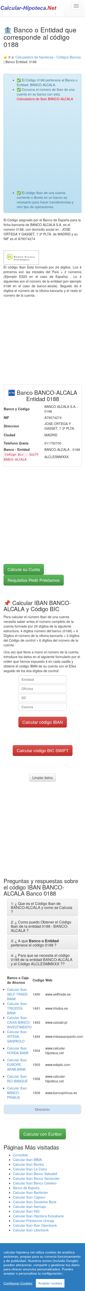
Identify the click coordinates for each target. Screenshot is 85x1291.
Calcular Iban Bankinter (30, 1192)
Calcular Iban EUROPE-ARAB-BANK (17, 1064)
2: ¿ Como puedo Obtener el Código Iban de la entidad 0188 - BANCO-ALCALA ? (41, 926)
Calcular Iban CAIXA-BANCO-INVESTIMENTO (19, 1022)
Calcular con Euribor (42, 1134)
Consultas (20, 1155)
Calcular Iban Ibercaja (29, 1206)
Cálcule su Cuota (24, 569)
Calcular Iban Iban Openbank (35, 1225)
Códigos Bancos (68, 57)
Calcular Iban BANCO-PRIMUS (17, 1093)
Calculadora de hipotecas (34, 57)
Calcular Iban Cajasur (29, 1197)
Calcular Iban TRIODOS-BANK (17, 1008)
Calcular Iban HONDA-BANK (18, 1050)
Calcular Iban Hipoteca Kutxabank (38, 1216)
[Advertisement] (42, 143)
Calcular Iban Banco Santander (36, 1178)
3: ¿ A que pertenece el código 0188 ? (35, 943)
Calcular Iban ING (26, 1211)
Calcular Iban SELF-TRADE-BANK (18, 994)
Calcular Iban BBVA (27, 1159)
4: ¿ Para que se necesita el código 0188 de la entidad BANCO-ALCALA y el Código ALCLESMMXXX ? (41, 959)
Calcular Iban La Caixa (30, 1169)
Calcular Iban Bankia (28, 1164)
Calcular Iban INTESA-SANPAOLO (17, 1036)
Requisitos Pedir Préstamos (34, 580)
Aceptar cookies (50, 1283)
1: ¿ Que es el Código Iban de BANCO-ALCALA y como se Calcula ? (41, 907)
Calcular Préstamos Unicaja (33, 1220)
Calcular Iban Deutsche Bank (34, 1201)
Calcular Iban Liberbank (31, 1230)
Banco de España (26, 1187)
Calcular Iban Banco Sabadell (35, 1173)
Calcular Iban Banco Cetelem (35, 1183)
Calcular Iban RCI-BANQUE (17, 1078)
